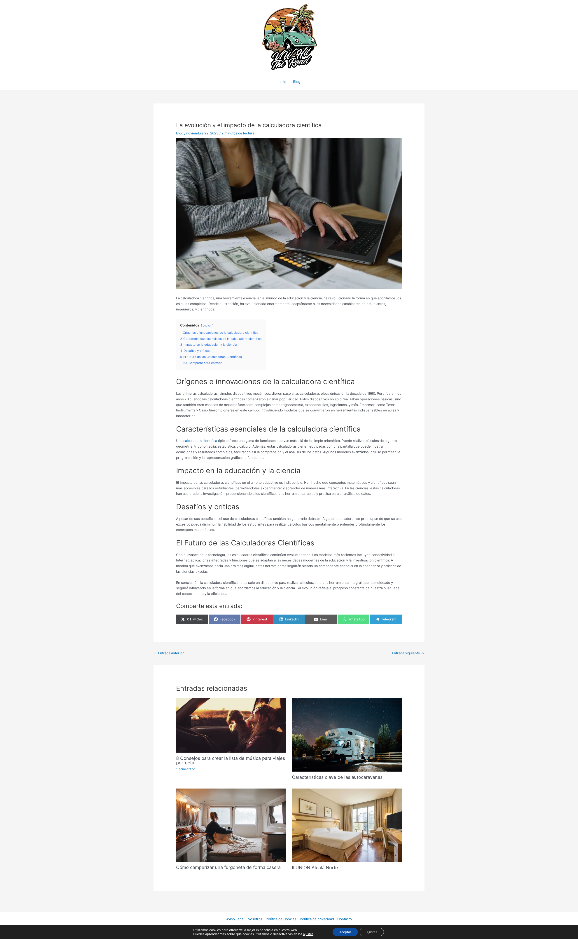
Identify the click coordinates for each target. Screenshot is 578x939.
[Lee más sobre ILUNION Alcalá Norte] (347, 825)
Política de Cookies (281, 919)
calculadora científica (200, 441)
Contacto (344, 919)
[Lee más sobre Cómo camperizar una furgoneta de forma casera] (231, 825)
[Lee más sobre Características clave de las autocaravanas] (347, 734)
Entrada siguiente (408, 653)
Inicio (282, 82)
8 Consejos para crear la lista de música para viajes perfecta (230, 760)
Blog (296, 82)
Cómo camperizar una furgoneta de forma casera (228, 867)
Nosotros (255, 919)
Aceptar (345, 932)
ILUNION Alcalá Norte (315, 867)
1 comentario (185, 769)
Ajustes (371, 932)
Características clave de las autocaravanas (337, 777)
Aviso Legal (235, 919)
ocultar (207, 325)
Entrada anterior (169, 653)
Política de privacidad (317, 919)
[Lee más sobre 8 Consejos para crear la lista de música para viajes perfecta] (231, 725)
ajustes (308, 934)
